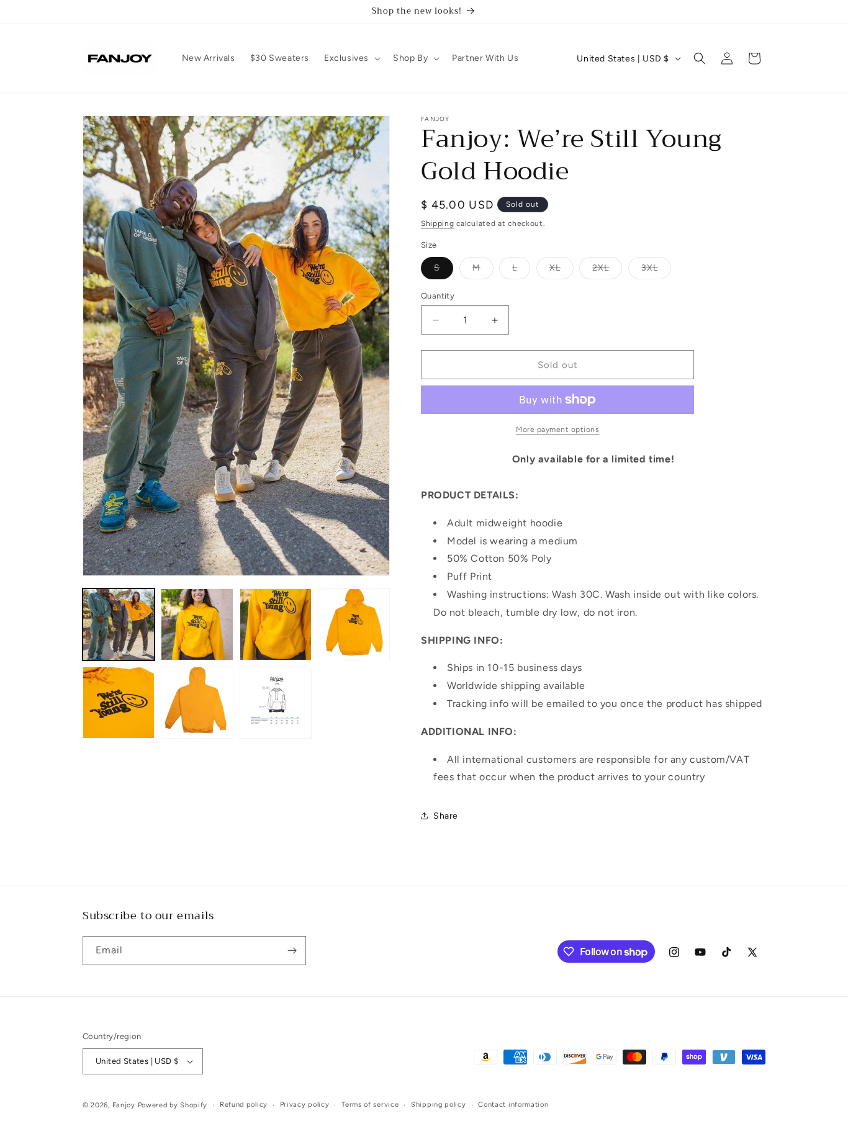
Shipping (437, 223)
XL (561, 270)
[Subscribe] (291, 950)
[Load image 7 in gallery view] (276, 703)
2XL (607, 270)
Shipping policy (438, 1104)
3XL (656, 270)
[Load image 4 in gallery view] (354, 624)
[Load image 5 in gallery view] (119, 703)
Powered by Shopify (173, 1105)
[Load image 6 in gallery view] (197, 703)
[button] (351, 58)
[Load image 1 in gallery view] (119, 624)
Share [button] (445, 816)
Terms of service (370, 1104)
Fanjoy (123, 1105)
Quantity (437, 295)
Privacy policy (305, 1104)
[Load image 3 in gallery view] (276, 624)
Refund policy (244, 1104)
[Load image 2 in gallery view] (197, 624)
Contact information (513, 1104)
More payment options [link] (557, 429)
